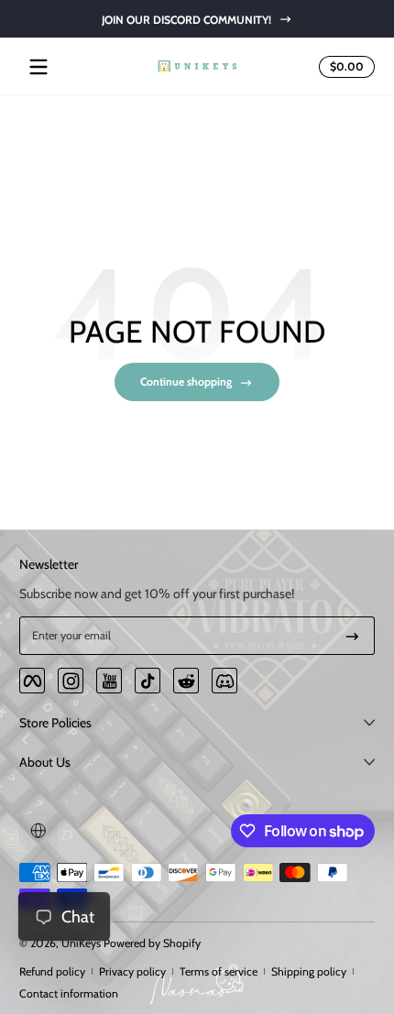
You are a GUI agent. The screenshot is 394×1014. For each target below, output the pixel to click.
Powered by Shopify (152, 943)
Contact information (68, 993)
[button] (344, 67)
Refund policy (52, 971)
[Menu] (38, 67)
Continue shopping (186, 381)
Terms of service (218, 971)
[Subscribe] (352, 635)
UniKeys (81, 943)
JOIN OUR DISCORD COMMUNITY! (185, 19)
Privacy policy (132, 971)
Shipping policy (308, 971)
